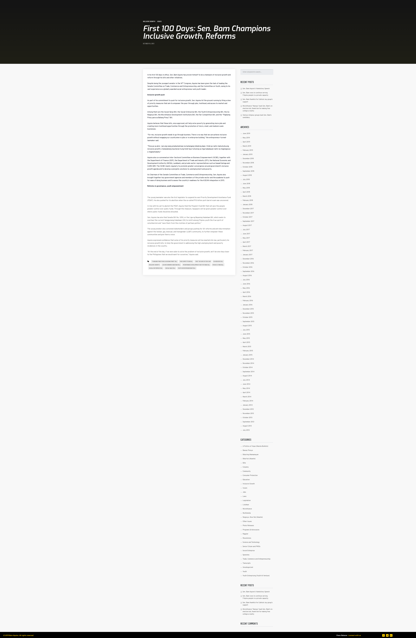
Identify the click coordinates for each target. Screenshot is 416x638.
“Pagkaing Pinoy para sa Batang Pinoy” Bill (164, 261)
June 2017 (246, 234)
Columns (246, 467)
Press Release (341, 635)
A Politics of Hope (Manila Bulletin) (255, 446)
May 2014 (246, 388)
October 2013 (247, 418)
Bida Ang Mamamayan (250, 455)
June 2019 (246, 134)
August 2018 (247, 175)
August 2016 (247, 276)
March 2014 (247, 397)
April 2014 (246, 393)
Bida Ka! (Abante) (249, 459)
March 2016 (247, 297)
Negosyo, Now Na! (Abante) (253, 517)
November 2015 (248, 313)
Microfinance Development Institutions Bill (196, 265)
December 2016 (248, 259)
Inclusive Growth (149, 21)
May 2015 (246, 338)
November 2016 (248, 263)
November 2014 (248, 363)
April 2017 (246, 242)
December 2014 (248, 359)
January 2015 (247, 355)
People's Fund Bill (218, 265)
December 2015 (248, 309)
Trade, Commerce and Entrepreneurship (256, 559)
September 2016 (248, 271)
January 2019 (247, 155)
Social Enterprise (249, 551)
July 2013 (246, 430)
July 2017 (246, 230)
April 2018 (246, 192)
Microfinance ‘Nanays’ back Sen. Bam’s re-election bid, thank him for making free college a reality (258, 108)
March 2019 (247, 146)
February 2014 (248, 401)
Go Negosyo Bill (218, 261)
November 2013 (248, 414)
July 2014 (246, 380)
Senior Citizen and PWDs (251, 547)
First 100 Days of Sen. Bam (203, 261)
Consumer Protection (250, 475)
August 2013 (247, 426)
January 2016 (247, 305)
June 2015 (246, 334)
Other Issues (247, 521)
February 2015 (248, 351)
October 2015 (247, 317)
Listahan (246, 505)
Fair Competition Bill (186, 261)
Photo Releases (248, 526)
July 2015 (246, 330)
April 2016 (246, 292)
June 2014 (246, 384)
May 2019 (246, 138)
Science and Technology (251, 542)
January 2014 (248, 405)
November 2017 (248, 213)
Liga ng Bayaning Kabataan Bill (171, 265)
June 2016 (246, 284)
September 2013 (248, 422)
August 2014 (247, 376)
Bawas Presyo (248, 450)
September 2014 (248, 372)
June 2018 (246, 184)
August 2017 (247, 225)
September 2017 (248, 221)
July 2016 (246, 280)
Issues (159, 21)
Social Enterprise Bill (155, 268)
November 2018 (248, 163)
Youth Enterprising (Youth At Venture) (256, 576)
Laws (244, 496)
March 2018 (247, 196)
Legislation (247, 501)
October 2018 (247, 167)
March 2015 (247, 347)
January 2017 (247, 255)
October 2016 (247, 267)
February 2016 (248, 301)
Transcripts (247, 563)
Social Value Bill (170, 268)
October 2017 (247, 217)
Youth (245, 572)
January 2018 (247, 205)
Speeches (246, 555)
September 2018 (248, 171)
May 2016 (246, 288)
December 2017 (248, 209)
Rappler (245, 534)
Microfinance (247, 509)
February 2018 (248, 200)
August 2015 (247, 326)
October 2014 (248, 368)
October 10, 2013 (148, 43)
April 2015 (246, 342)
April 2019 (246, 142)
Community (247, 471)
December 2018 (248, 159)
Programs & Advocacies (251, 530)
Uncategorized (248, 567)
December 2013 (248, 409)
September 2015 (248, 322)
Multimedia (247, 513)
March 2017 (247, 246)
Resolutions (247, 538)
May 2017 (246, 238)
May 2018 (246, 188)
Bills (244, 463)
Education (246, 480)
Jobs (244, 492)
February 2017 (248, 251)
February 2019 (248, 150)
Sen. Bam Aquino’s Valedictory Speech (256, 89)
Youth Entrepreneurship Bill (186, 268)
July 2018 (246, 180)
